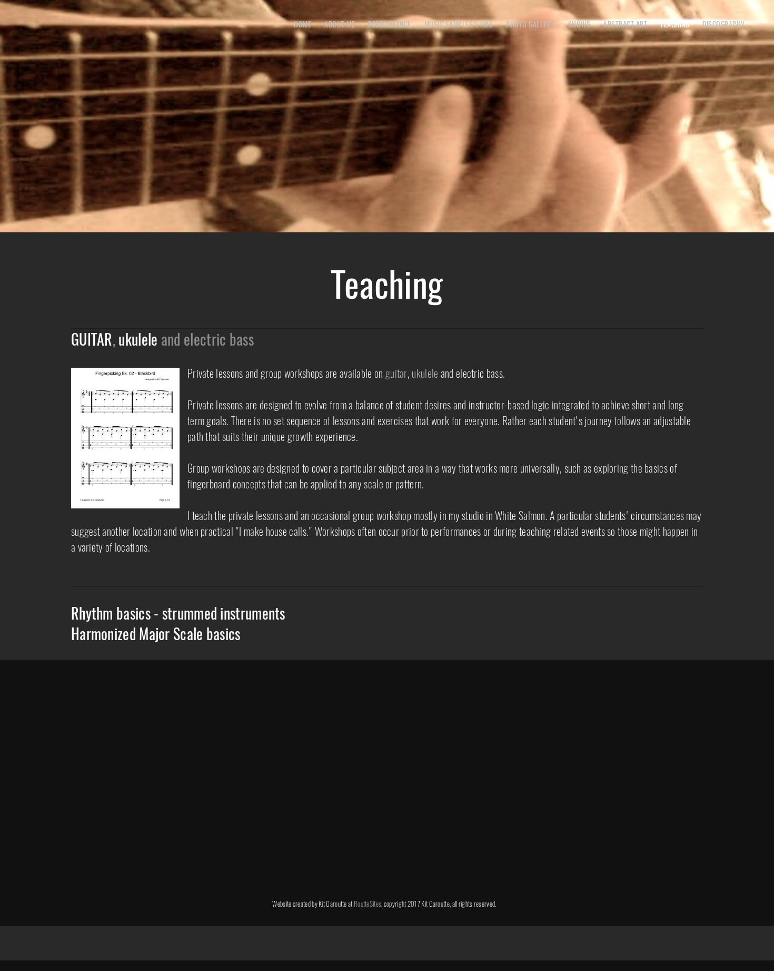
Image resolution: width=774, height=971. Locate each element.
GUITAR (92, 339)
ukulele (137, 339)
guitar (396, 373)
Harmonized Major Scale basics (156, 633)
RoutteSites (367, 903)
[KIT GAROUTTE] (45, 26)
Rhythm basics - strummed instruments (178, 613)
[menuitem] (302, 23)
